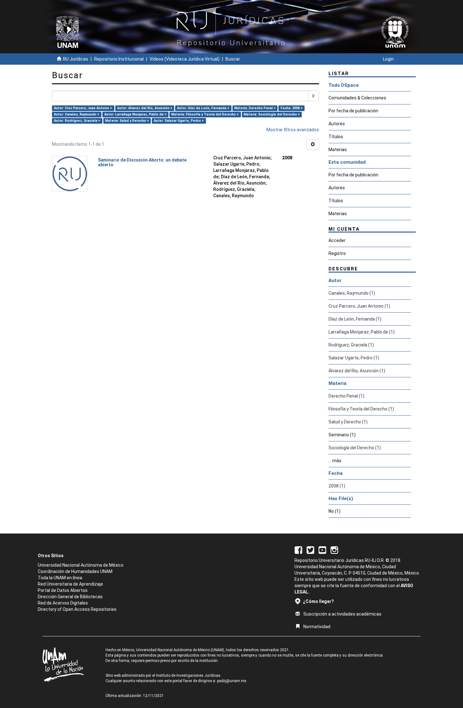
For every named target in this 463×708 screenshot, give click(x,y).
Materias (338, 149)
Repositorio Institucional (119, 59)
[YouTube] (322, 549)
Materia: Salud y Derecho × (127, 121)
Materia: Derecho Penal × (255, 108)
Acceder (337, 240)
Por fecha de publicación (353, 110)
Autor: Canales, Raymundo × (76, 114)
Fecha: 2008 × (292, 108)
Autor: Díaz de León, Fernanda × (203, 108)
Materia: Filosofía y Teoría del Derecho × (205, 114)
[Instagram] (334, 549)
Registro (337, 253)
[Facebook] (298, 549)
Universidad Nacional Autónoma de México (80, 565)
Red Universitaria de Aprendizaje (70, 584)
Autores (337, 123)
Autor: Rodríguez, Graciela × (77, 121)
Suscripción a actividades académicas (342, 614)
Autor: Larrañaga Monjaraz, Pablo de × (135, 114)
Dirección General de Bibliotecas (70, 596)
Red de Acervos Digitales (63, 602)
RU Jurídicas (75, 59)
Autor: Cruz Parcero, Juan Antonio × (83, 108)
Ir (313, 95)
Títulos (336, 136)
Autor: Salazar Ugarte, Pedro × (179, 121)
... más (335, 460)
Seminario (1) (342, 434)
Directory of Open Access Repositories (77, 609)
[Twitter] (310, 549)
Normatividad (316, 626)
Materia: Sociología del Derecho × (272, 114)
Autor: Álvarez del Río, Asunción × (144, 108)
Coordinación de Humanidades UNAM (75, 571)
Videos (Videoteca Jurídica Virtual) (185, 59)
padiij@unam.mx (231, 681)
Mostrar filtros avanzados (292, 129)
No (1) (334, 511)
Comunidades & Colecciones (357, 97)
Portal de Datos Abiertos (63, 590)
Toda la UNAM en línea (60, 577)
